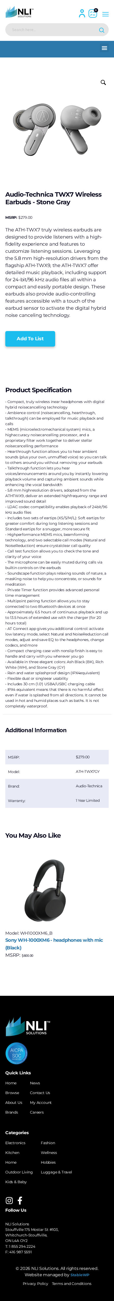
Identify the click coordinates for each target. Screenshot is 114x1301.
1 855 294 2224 (22, 1246)
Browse (12, 1092)
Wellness (49, 1152)
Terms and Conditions (71, 1283)
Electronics (15, 1142)
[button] (104, 47)
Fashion (48, 1142)
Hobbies (48, 1162)
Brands (11, 1112)
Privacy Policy (35, 1283)
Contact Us (40, 1092)
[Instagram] (9, 1201)
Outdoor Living (19, 1172)
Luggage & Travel (56, 1172)
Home (10, 1083)
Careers (37, 1112)
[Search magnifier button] (102, 29)
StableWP (80, 1275)
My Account (41, 1102)
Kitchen (12, 1152)
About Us (13, 1102)
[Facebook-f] (20, 1201)
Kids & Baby (16, 1181)
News (35, 1083)
